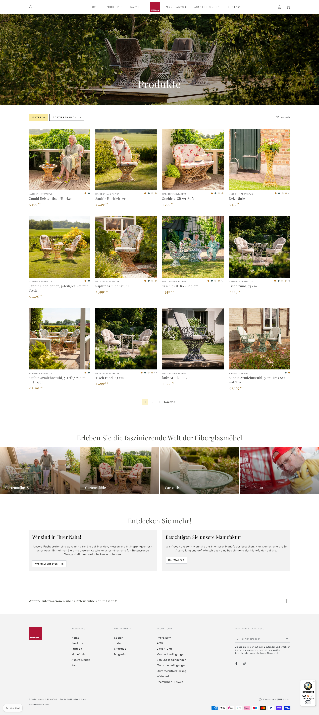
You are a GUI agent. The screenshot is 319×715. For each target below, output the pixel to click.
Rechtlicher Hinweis (170, 681)
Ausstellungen (80, 659)
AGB (160, 643)
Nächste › (170, 401)
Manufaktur (176, 560)
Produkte (77, 643)
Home (75, 637)
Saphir (118, 637)
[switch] (308, 702)
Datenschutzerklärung (171, 670)
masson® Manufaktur (48, 699)
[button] (30, 7)
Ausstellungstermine (49, 564)
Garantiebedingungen (171, 665)
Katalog (76, 648)
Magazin (119, 654)
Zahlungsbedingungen (171, 659)
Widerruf (163, 676)
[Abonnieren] (288, 638)
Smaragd (120, 648)
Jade (117, 643)
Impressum (164, 637)
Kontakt (76, 665)
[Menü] (314, 682)
